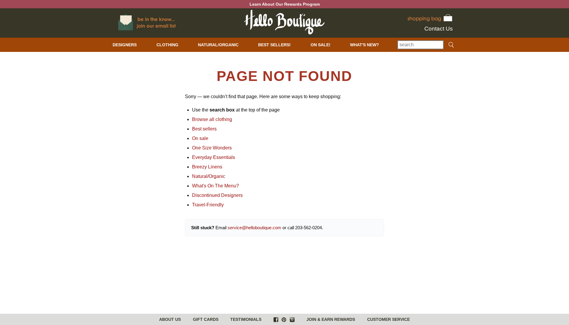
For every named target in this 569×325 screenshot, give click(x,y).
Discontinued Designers (217, 195)
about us (170, 319)
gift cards (205, 319)
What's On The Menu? (215, 185)
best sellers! (274, 44)
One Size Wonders (212, 147)
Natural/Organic (208, 176)
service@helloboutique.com (254, 227)
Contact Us (438, 29)
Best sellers (204, 128)
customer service (388, 319)
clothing (167, 44)
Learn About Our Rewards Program (285, 4)
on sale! (320, 44)
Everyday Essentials (213, 157)
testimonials (245, 319)
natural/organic (218, 44)
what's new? (364, 44)
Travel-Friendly (208, 204)
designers (125, 44)
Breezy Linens (207, 166)
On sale (200, 138)
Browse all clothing (212, 119)
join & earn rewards (330, 319)
